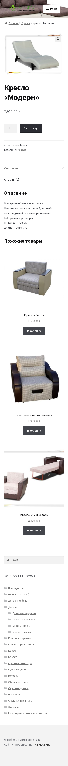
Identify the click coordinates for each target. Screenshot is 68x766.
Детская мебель (17, 600)
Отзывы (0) (11, 179)
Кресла (25, 23)
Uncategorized (16, 588)
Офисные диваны (18, 688)
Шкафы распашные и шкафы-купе (27, 713)
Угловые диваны (22, 632)
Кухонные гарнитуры (20, 663)
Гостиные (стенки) (18, 594)
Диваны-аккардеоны (24, 613)
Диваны (12, 607)
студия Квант (44, 744)
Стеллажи (14, 707)
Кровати (13, 657)
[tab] (34, 168)
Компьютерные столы (21, 644)
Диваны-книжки (21, 625)
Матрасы (13, 675)
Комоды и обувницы (19, 638)
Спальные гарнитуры (20, 700)
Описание (11, 168)
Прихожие (14, 694)
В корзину (31, 128)
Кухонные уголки (17, 669)
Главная (14, 23)
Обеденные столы (19, 682)
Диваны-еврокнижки (24, 619)
